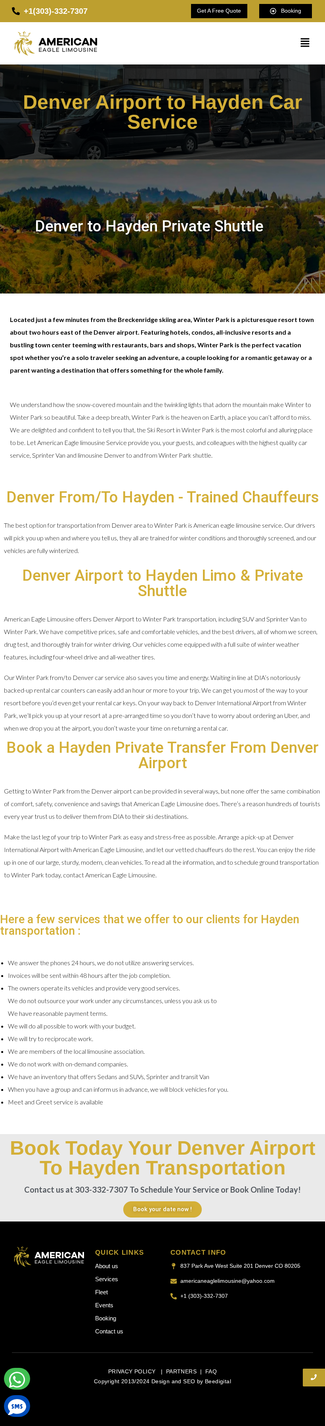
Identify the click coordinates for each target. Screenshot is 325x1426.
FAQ (211, 1371)
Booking (105, 1318)
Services (106, 1279)
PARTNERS (181, 1371)
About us (106, 1266)
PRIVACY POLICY (132, 1371)
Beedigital (218, 1381)
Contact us (109, 1331)
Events (104, 1305)
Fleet (101, 1292)
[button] (305, 43)
